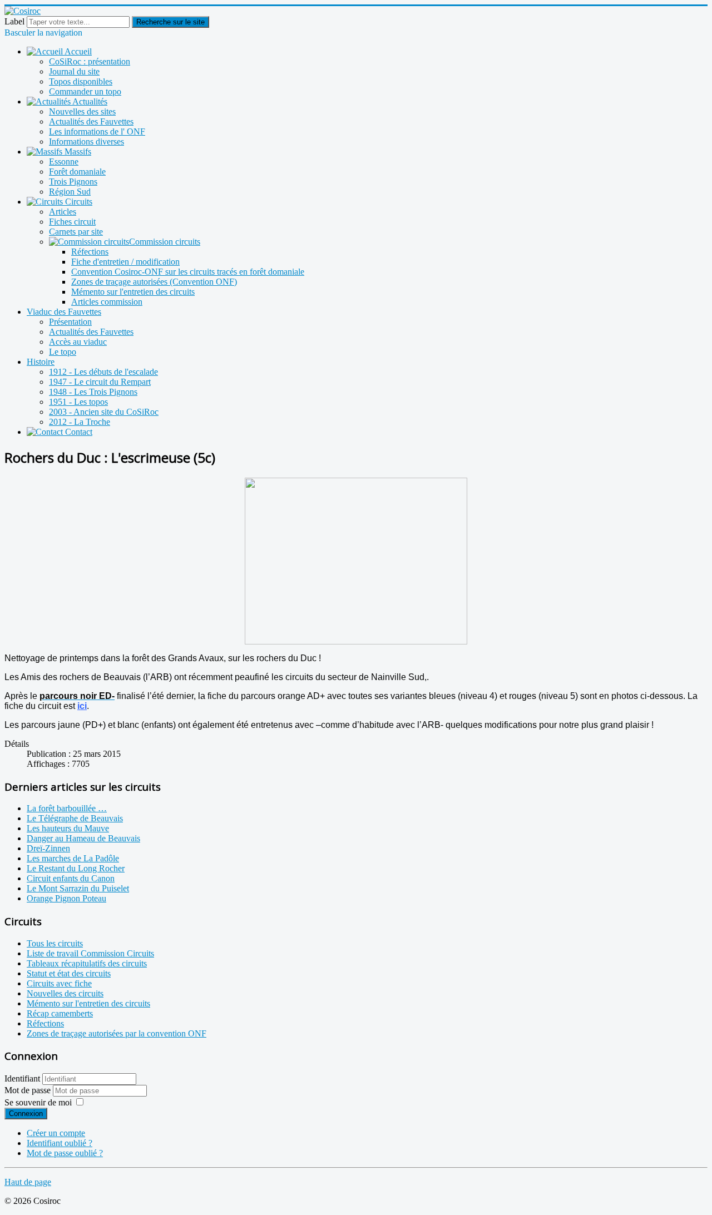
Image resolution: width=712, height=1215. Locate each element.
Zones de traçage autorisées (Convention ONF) (154, 281)
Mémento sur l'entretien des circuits (133, 291)
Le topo (62, 351)
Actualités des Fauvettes (91, 121)
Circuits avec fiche (59, 983)
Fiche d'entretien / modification (125, 261)
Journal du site (74, 71)
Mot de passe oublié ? (65, 1153)
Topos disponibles (80, 81)
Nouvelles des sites (82, 111)
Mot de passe (28, 1090)
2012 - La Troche (79, 422)
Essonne (63, 161)
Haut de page (27, 1182)
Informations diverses (86, 141)
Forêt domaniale (77, 171)
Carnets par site (76, 231)
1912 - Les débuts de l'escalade (103, 371)
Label (14, 21)
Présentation (70, 321)
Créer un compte (56, 1133)
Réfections (89, 251)
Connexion (26, 1113)
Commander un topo (85, 91)
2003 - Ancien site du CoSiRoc (104, 411)
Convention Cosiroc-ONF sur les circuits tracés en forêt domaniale (187, 271)
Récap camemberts (60, 1013)
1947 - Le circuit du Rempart (100, 381)
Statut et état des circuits (69, 973)
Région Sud (70, 191)
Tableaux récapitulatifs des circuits (87, 963)
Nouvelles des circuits (65, 993)
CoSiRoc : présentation (89, 61)
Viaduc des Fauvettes (64, 311)
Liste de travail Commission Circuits (90, 953)
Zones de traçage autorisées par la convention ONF (116, 1033)
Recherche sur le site (170, 22)
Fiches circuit (72, 221)
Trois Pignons (73, 181)
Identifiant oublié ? (59, 1143)
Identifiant (22, 1078)
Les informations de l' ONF (97, 131)
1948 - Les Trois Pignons (93, 391)
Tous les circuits (55, 943)
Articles (62, 211)
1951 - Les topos (78, 401)
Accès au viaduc (78, 341)
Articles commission (106, 301)
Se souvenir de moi (38, 1102)
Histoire (41, 361)
